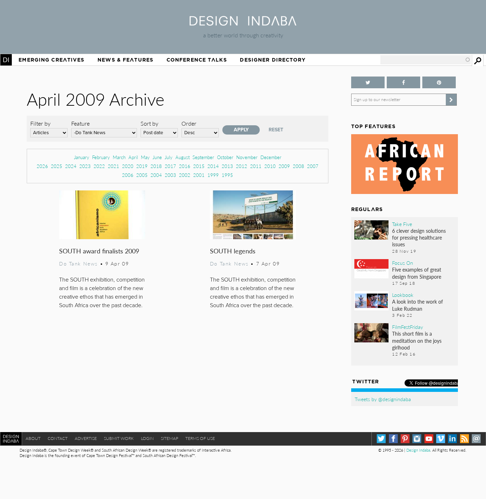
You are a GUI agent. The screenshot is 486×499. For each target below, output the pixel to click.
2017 (170, 166)
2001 (199, 175)
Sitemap (169, 438)
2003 (170, 175)
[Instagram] (416, 438)
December (270, 157)
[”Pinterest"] (439, 82)
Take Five (402, 223)
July (169, 157)
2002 (184, 175)
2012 (241, 166)
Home (6, 59)
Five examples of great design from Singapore (416, 273)
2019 (142, 166)
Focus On (402, 262)
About (33, 438)
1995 (227, 175)
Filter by (40, 123)
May (145, 157)
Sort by (149, 123)
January (81, 157)
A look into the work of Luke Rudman (417, 305)
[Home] (243, 23)
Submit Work (119, 438)
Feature (80, 123)
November (247, 157)
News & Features (125, 60)
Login (147, 438)
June (157, 157)
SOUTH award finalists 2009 (99, 250)
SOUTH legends (232, 250)
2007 (312, 166)
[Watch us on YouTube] (428, 438)
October (225, 157)
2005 (142, 175)
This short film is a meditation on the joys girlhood (417, 340)
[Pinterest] (405, 438)
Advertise (86, 438)
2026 (42, 166)
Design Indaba (418, 450)
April (133, 157)
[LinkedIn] (452, 438)
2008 (298, 166)
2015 (199, 166)
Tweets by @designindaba (383, 399)
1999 (213, 175)
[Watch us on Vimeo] (440, 438)
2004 (156, 175)
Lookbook (402, 294)
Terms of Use (200, 438)
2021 (113, 166)
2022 (99, 166)
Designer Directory (273, 60)
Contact (58, 438)
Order (188, 123)
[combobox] (425, 59)
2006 (127, 175)
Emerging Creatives (51, 60)
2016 (184, 166)
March (119, 157)
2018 (156, 166)
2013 (227, 166)
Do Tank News (78, 263)
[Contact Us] (476, 438)
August (182, 157)
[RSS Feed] (464, 438)
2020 (127, 166)
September (203, 157)
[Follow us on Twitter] (368, 82)
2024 (70, 166)
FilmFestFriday (407, 326)
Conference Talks (197, 60)
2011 (256, 166)
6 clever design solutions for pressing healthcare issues (419, 237)
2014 (213, 166)
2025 (56, 166)
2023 (85, 166)
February (101, 157)
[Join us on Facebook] (403, 82)
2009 (284, 166)
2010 (270, 166)
